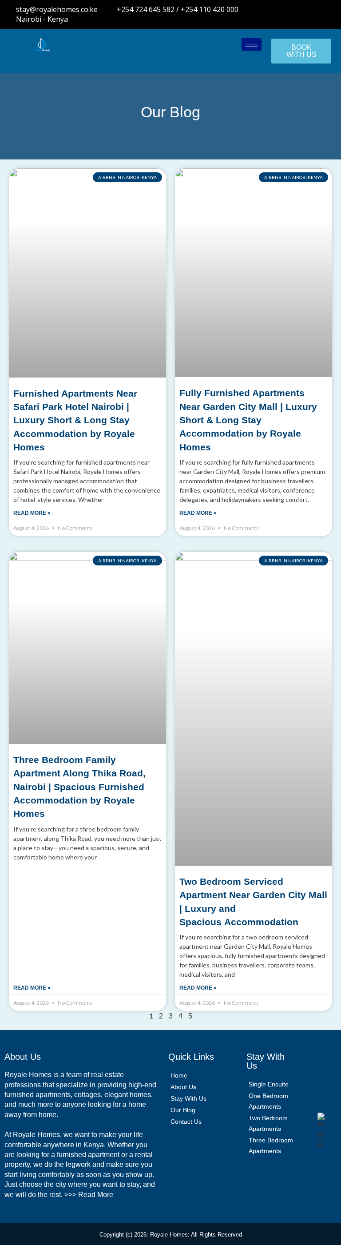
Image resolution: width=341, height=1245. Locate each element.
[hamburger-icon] (252, 44)
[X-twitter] (268, 14)
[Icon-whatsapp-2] (312, 14)
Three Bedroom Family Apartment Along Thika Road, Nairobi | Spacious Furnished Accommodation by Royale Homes (79, 787)
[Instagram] (283, 14)
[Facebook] (253, 14)
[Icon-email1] (327, 14)
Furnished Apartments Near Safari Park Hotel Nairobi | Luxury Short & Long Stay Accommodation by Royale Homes (75, 420)
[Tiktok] (297, 14)
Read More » (32, 513)
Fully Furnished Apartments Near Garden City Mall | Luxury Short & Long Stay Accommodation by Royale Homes (248, 420)
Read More (95, 1194)
